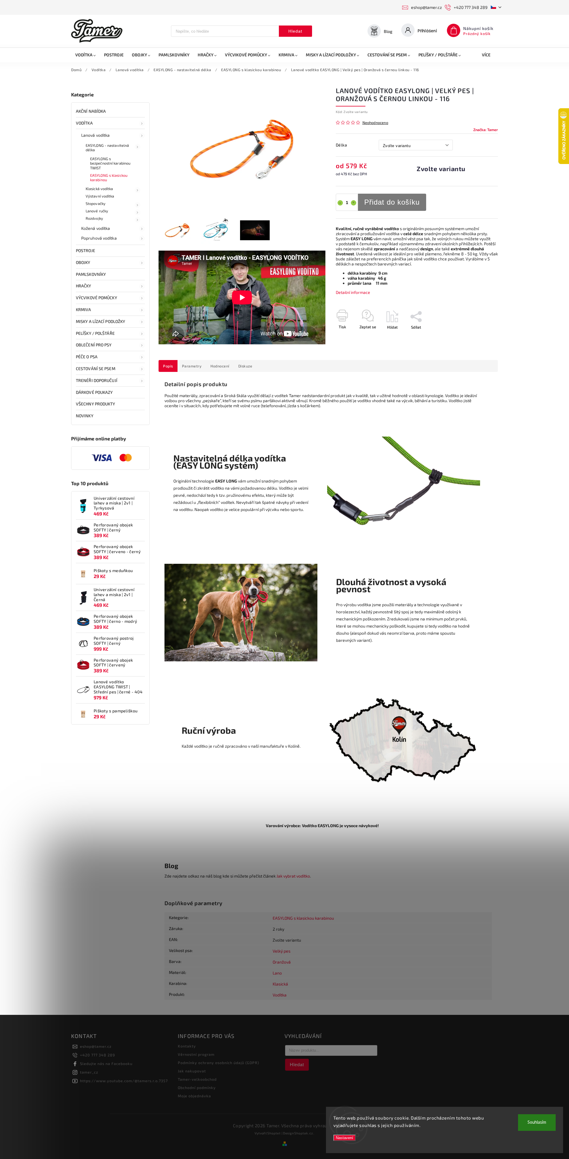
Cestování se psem (95, 368)
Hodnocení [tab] (219, 366)
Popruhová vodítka (99, 238)
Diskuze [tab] (245, 366)
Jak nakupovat (192, 1071)
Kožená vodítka (95, 228)
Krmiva (83, 309)
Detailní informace (353, 292)
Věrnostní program (196, 1054)
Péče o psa (87, 356)
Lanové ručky (97, 210)
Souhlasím (537, 1122)
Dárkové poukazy (94, 392)
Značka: (485, 129)
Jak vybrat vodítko (293, 875)
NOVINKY (84, 415)
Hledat (295, 31)
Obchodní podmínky (197, 1087)
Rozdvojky (94, 218)
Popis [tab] (168, 366)
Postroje (85, 250)
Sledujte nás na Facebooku (106, 1063)
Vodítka (84, 122)
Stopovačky (96, 203)
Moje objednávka (194, 1095)
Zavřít (479, 337)
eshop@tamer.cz (95, 1046)
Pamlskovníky (91, 274)
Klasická (280, 983)
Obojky (83, 262)
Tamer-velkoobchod (197, 1079)
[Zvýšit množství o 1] (353, 203)
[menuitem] (85, 54)
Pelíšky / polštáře (95, 333)
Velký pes (281, 950)
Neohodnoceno (375, 123)
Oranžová (282, 961)
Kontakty (187, 1046)
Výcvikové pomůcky (96, 297)
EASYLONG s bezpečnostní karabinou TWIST (110, 163)
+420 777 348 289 (97, 1055)
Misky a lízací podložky (100, 321)
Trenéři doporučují (96, 380)
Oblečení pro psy (94, 344)
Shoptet (274, 1133)
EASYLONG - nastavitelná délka (107, 147)
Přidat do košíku (392, 202)
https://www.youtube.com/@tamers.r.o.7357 (124, 1080)
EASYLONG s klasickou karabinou (108, 177)
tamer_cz (89, 1072)
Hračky (83, 285)
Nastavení (344, 1138)
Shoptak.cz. (304, 1133)
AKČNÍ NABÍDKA (91, 111)
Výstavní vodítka (100, 196)
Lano (277, 972)
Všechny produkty (95, 403)
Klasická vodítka (99, 188)
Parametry (192, 366)
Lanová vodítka (95, 135)
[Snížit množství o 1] (340, 203)
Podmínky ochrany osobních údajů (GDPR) (218, 1062)
